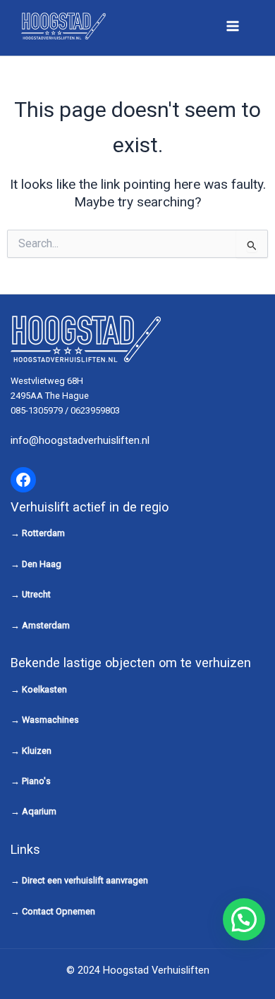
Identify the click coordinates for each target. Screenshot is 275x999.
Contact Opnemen (58, 911)
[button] (244, 919)
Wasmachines (50, 719)
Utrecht (36, 594)
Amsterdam (46, 625)
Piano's (36, 781)
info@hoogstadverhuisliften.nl (80, 440)
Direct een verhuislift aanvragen (85, 880)
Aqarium (39, 811)
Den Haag (41, 564)
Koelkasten (44, 689)
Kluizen (36, 750)
